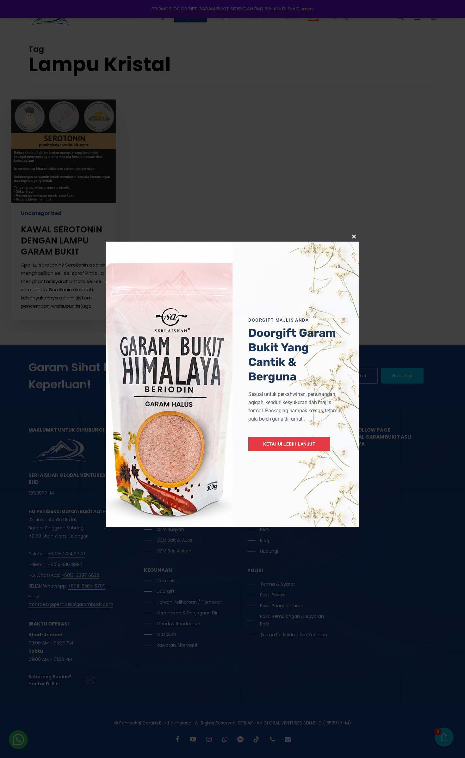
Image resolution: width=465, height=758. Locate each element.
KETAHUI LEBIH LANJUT (289, 444)
